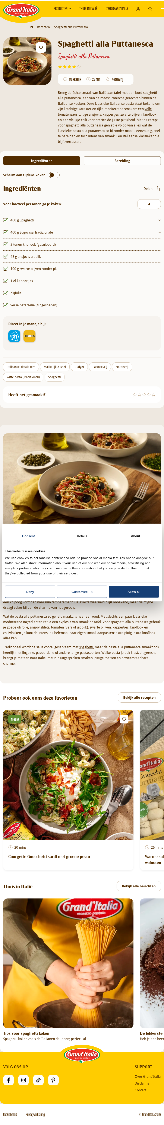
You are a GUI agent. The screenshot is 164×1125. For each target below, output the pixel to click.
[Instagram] (23, 1080)
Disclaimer (143, 1083)
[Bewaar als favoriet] (41, 47)
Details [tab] (82, 536)
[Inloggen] (138, 8)
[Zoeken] (150, 8)
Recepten (43, 27)
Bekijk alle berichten (139, 886)
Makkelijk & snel (55, 367)
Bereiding (122, 160)
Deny (30, 591)
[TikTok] (38, 1080)
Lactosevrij (100, 367)
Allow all (133, 591)
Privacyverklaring (35, 1114)
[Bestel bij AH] (14, 336)
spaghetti (86, 647)
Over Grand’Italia (117, 8)
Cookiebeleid (10, 1114)
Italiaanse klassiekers (21, 367)
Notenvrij (122, 367)
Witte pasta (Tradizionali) (23, 377)
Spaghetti (54, 377)
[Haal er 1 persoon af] (141, 204)
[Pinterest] (53, 1080)
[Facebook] (8, 1080)
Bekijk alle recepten (139, 697)
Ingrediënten (42, 160)
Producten (60, 8)
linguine (28, 652)
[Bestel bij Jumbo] (29, 336)
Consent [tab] (28, 536)
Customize (80, 591)
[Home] (32, 27)
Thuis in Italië (88, 8)
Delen (148, 188)
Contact (140, 1090)
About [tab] (135, 536)
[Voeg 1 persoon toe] (157, 204)
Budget (79, 367)
